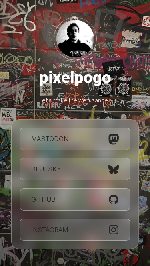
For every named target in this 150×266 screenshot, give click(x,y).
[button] (75, 139)
